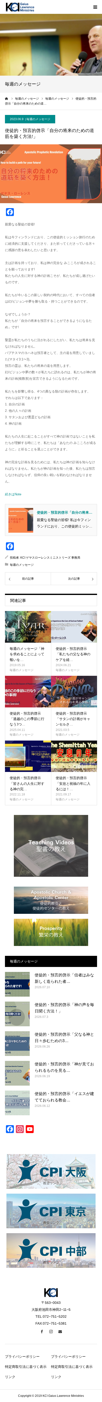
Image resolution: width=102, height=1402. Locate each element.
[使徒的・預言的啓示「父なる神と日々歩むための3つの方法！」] (17, 1043)
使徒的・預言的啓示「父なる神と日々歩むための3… (64, 1037)
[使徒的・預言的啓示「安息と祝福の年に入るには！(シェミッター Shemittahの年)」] (74, 756)
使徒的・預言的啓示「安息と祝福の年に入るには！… (73, 783)
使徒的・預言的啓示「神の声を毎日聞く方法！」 (64, 1008)
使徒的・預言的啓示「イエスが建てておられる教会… (64, 1097)
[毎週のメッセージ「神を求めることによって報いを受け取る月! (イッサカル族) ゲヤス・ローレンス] (28, 627)
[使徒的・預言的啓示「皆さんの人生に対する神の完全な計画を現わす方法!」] (28, 756)
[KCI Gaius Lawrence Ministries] (20, 7)
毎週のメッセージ (38, 119)
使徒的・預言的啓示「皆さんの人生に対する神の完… (27, 783)
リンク (10, 1377)
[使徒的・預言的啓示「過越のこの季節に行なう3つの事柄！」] (28, 691)
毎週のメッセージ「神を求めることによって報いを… (27, 654)
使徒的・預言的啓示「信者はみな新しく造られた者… (64, 978)
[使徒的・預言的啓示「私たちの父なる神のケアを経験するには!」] (74, 627)
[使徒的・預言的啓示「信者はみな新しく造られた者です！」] (17, 984)
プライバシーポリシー (22, 1356)
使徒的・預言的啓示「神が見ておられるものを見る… (64, 1067)
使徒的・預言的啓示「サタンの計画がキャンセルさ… (73, 719)
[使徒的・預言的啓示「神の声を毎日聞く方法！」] (17, 1014)
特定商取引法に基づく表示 (26, 1367)
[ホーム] (6, 98)
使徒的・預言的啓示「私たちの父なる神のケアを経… (73, 654)
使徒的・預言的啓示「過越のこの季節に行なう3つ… (27, 719)
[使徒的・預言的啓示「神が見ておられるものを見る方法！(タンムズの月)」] (17, 1073)
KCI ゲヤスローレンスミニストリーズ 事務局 (50, 557)
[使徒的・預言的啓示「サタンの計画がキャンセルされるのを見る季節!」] (74, 691)
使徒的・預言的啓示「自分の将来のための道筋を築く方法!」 (64, 512)
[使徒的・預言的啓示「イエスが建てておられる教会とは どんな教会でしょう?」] (17, 1103)
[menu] (95, 7)
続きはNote (13, 494)
